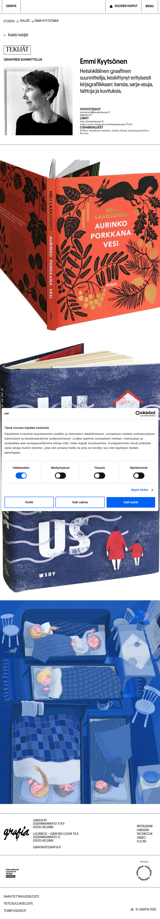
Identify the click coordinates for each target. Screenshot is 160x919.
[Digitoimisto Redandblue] (144, 873)
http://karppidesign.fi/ (92, 122)
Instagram (144, 826)
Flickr (141, 841)
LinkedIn (143, 830)
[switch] (60, 475)
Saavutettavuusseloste (21, 897)
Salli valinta (80, 502)
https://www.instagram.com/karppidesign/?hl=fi (106, 125)
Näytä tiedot (139, 490)
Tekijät (25, 21)
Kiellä (29, 502)
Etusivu (9, 21)
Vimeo (141, 838)
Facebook (144, 834)
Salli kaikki (131, 502)
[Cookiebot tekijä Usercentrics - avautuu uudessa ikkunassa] (138, 414)
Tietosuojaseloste (18, 904)
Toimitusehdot (15, 911)
